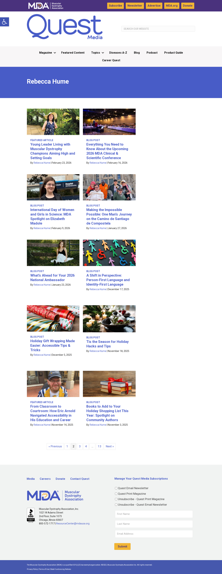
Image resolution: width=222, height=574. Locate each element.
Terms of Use (44, 569)
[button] (4, 21)
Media (31, 478)
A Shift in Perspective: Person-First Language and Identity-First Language (108, 279)
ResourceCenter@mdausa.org (72, 523)
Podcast (152, 52)
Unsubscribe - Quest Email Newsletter (142, 504)
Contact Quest (79, 478)
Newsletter (134, 5)
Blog (137, 52)
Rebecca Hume (42, 162)
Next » (110, 446)
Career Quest (111, 60)
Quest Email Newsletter (133, 488)
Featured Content (72, 52)
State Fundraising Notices (60, 569)
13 (99, 446)
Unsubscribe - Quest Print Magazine (141, 499)
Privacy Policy (32, 569)
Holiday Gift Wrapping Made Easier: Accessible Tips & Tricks (52, 345)
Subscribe (115, 5)
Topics (95, 52)
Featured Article (41, 140)
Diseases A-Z (118, 52)
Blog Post (93, 140)
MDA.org (172, 5)
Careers (45, 478)
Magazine (45, 52)
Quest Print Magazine (132, 493)
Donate (188, 5)
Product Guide (173, 52)
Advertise (154, 5)
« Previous (55, 446)
